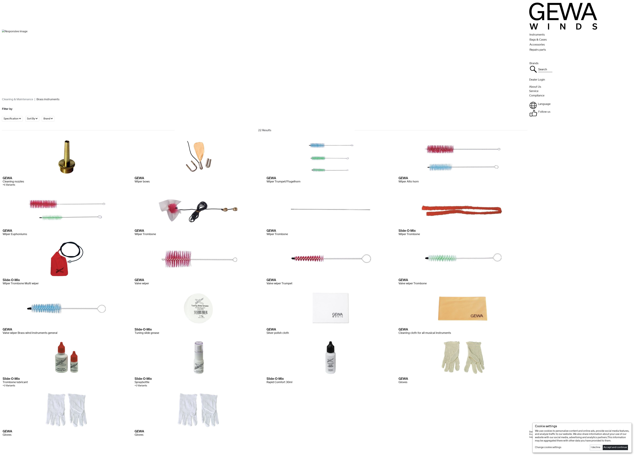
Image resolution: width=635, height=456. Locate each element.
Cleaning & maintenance (17, 99)
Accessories (537, 44)
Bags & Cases (538, 39)
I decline (595, 447)
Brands (533, 63)
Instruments (537, 34)
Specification (11, 119)
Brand (47, 119)
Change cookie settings (548, 447)
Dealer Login (537, 79)
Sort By (31, 119)
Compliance (536, 95)
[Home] (563, 16)
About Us (535, 87)
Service (533, 91)
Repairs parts (537, 49)
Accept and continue (615, 447)
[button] (581, 105)
